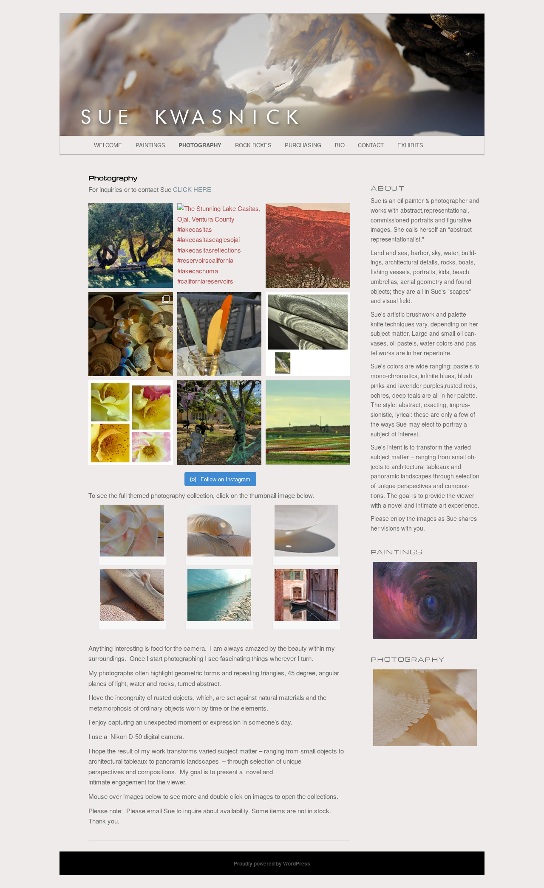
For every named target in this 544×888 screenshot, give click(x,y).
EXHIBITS (410, 145)
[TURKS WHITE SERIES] (132, 530)
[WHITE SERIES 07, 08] (132, 595)
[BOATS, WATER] (219, 595)
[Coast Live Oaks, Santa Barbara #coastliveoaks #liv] (130, 245)
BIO (340, 145)
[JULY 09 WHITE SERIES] (306, 530)
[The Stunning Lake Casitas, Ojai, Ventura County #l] (219, 245)
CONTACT (371, 145)
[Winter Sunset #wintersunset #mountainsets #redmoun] (308, 245)
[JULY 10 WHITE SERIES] (219, 530)
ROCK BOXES (253, 145)
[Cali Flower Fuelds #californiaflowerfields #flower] (308, 422)
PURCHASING (303, 145)
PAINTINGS (150, 145)
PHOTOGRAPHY (199, 145)
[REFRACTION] (306, 595)
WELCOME (108, 145)
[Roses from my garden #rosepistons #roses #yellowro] (130, 422)
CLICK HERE (192, 189)
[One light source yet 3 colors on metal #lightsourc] (219, 334)
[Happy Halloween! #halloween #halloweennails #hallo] (219, 422)
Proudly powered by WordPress (272, 863)
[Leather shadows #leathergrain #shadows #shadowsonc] (308, 334)
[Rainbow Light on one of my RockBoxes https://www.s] (130, 334)
